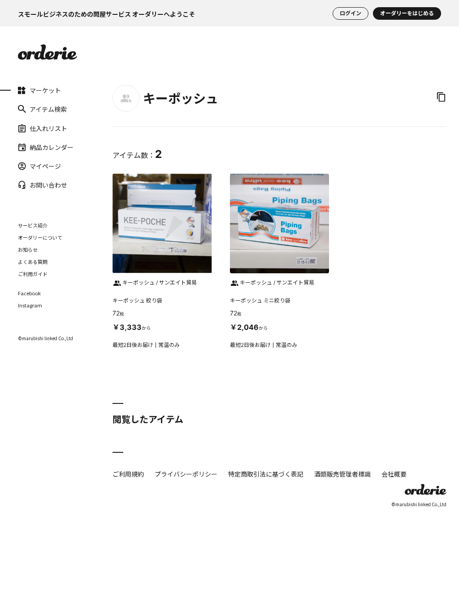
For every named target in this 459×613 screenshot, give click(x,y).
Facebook (29, 293)
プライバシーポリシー (186, 473)
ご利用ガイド (33, 273)
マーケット (30, 90)
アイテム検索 (30, 109)
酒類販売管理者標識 (342, 473)
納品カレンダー (30, 147)
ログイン (350, 13)
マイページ (30, 166)
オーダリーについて (40, 237)
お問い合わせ (30, 185)
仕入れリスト (30, 128)
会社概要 (394, 473)
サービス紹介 (33, 225)
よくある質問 (33, 261)
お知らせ (28, 249)
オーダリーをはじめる (407, 13)
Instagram (30, 305)
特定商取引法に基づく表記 (265, 473)
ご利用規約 (128, 473)
